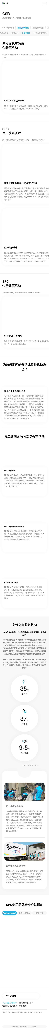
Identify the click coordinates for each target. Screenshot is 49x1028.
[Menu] (43, 4)
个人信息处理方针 (9, 1003)
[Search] (38, 4)
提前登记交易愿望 (9, 1006)
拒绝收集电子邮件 (26, 1003)
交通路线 (22, 1006)
